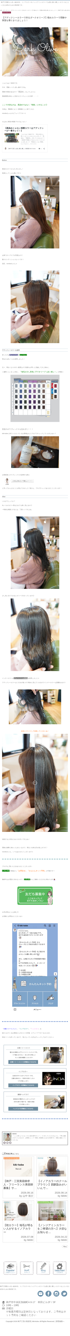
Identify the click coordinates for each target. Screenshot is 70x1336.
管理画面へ (60, 1321)
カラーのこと (6, 12)
